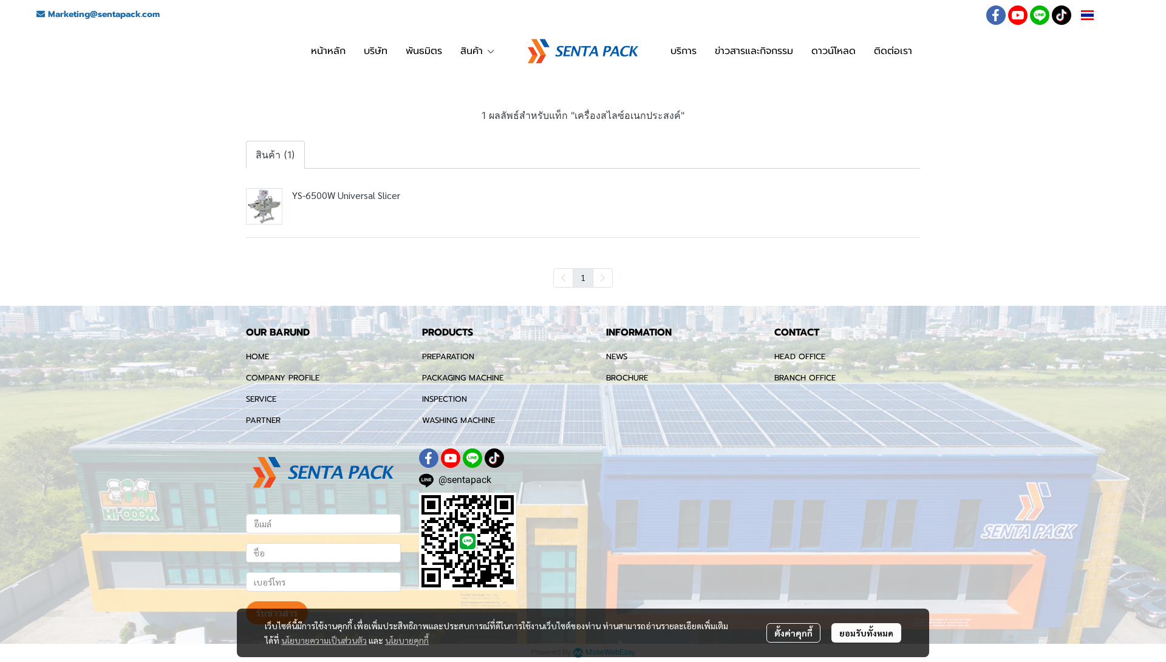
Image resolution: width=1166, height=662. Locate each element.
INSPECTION (444, 399)
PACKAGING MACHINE (462, 377)
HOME (257, 356)
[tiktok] (1061, 15)
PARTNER (263, 420)
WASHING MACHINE (458, 420)
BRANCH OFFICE (805, 377)
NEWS (616, 356)
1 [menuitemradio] (583, 277)
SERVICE (261, 399)
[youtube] (1018, 15)
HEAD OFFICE (799, 356)
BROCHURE (627, 377)
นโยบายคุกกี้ (407, 640)
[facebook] (996, 15)
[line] (1039, 15)
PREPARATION (448, 356)
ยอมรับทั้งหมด (866, 632)
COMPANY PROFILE (282, 377)
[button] (1100, 15)
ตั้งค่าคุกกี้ (793, 632)
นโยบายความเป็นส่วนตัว (324, 640)
